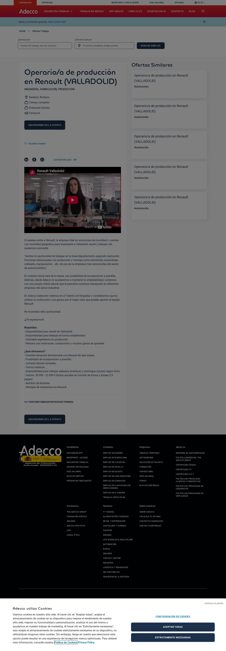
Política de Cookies (65, 642)
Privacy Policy (86, 642)
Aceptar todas (173, 627)
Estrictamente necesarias (173, 637)
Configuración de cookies (173, 616)
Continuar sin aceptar (214, 603)
